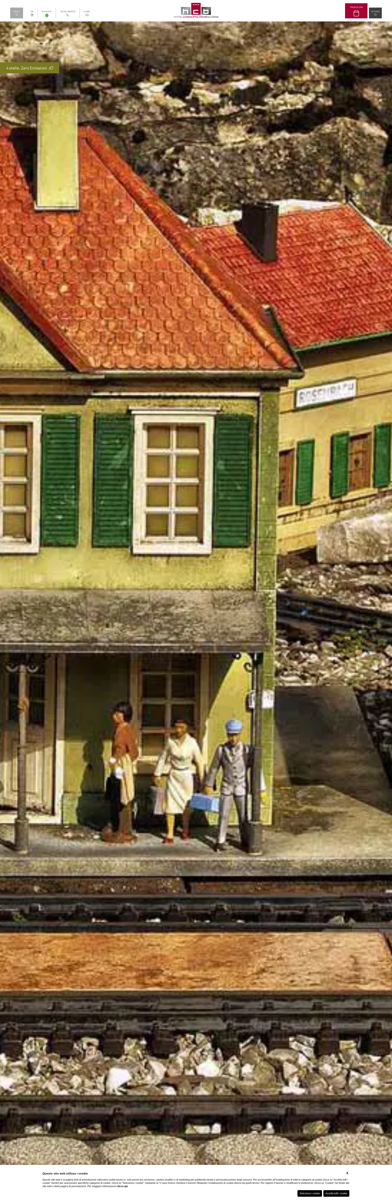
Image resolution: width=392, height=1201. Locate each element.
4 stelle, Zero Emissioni (26, 67)
